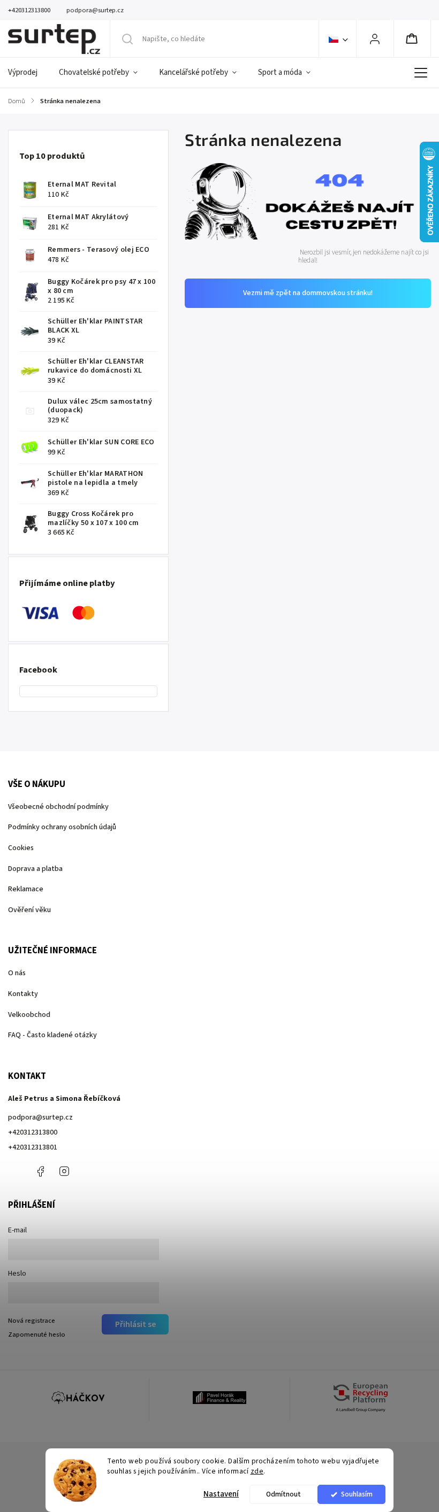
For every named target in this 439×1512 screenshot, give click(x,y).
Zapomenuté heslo (36, 1334)
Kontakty (23, 994)
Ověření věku (29, 910)
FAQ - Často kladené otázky (52, 1035)
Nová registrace (31, 1320)
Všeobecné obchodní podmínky (58, 806)
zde (257, 1471)
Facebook (40, 1171)
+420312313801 (32, 1147)
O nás (17, 973)
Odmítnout (283, 1494)
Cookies (21, 848)
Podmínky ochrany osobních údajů (62, 827)
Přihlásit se (135, 1324)
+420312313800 (32, 1132)
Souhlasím (357, 1494)
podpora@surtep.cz (40, 1117)
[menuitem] (28, 73)
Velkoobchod (29, 1014)
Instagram (64, 1171)
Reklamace (25, 889)
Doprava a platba (35, 868)
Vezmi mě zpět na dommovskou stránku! (308, 293)
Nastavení (221, 1494)
